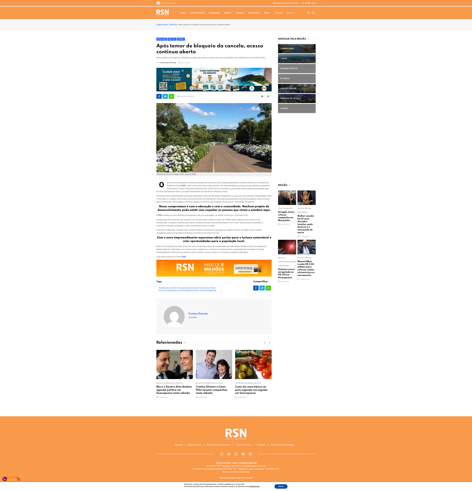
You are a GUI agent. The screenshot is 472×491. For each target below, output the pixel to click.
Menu (267, 13)
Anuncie (179, 445)
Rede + (184, 13)
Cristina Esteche (198, 13)
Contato (261, 445)
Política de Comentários (219, 445)
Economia (249, 383)
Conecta (279, 13)
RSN (184, 257)
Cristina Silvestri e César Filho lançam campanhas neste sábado (211, 390)
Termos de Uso (243, 445)
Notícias (173, 24)
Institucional (253, 13)
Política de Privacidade (282, 445)
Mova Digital (236, 478)
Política (179, 383)
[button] (265, 342)
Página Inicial (162, 24)
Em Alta (159, 383)
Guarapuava (214, 13)
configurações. (254, 486)
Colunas (290, 13)
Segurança (302, 212)
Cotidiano (239, 383)
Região (227, 13)
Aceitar (281, 486)
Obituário (240, 13)
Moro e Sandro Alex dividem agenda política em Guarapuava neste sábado (174, 390)
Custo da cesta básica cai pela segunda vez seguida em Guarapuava (251, 390)
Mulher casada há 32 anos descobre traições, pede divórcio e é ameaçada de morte (305, 224)
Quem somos (194, 445)
